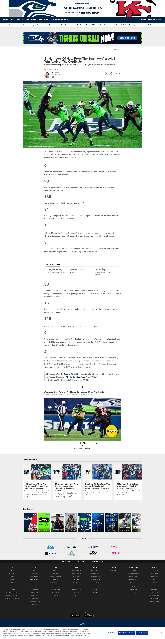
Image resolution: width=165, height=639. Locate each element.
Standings (12, 579)
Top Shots (76, 579)
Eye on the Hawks (76, 570)
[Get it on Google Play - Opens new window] (89, 616)
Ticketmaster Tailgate (133, 579)
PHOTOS (76, 567)
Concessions (133, 582)
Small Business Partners (12, 595)
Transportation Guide (133, 573)
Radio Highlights (95, 570)
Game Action (76, 582)
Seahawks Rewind (95, 579)
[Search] (139, 19)
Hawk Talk (95, 589)
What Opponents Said (34, 601)
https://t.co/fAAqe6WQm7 (86, 377)
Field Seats (154, 586)
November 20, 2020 (82, 380)
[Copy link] (118, 73)
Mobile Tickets (154, 576)
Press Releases (34, 589)
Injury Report (12, 586)
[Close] (162, 633)
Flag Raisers (76, 592)
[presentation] (141, 503)
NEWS (34, 567)
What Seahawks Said (34, 598)
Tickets (154, 567)
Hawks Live (95, 586)
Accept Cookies (142, 632)
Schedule (114, 567)
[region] (82, 633)
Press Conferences (55, 589)
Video (55, 567)
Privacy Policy (9, 637)
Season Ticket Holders (154, 595)
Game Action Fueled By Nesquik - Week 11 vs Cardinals (74, 392)
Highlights (55, 570)
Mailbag (34, 586)
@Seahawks (52, 374)
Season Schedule (114, 570)
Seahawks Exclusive (55, 582)
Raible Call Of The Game (55, 586)
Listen (95, 567)
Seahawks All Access (55, 576)
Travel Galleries (76, 576)
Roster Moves (34, 592)
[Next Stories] (139, 523)
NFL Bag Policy (133, 589)
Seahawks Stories (95, 582)
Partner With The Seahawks (12, 598)
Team (11, 567)
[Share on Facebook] (106, 74)
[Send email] (114, 74)
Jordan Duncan (56, 72)
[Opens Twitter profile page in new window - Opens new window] (53, 77)
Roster (12, 570)
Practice (76, 586)
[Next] (96, 443)
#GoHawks (70, 377)
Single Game (154, 570)
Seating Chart (154, 589)
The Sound (55, 573)
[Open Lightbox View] (82, 424)
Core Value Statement (11, 592)
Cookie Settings (110, 632)
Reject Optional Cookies (126, 632)
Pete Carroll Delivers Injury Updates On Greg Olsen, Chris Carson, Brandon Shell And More (56, 271)
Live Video (55, 595)
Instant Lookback (34, 579)
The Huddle (95, 592)
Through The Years (76, 573)
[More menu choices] (70, 19)
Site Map (34, 604)
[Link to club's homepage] (5, 19)
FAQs (133, 592)
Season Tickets (154, 573)
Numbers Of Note (34, 582)
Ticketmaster (154, 598)
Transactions (12, 589)
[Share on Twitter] (110, 74)
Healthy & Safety (133, 576)
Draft (34, 570)
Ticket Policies (154, 592)
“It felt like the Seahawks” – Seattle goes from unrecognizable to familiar (80, 271)
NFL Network (55, 592)
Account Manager (154, 601)
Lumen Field (134, 570)
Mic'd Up (55, 579)
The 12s (76, 595)
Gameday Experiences (133, 586)
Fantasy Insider (34, 595)
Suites (154, 579)
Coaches (12, 576)
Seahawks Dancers (76, 589)
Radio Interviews (95, 573)
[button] (80, 502)
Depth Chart (12, 573)
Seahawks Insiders (95, 576)
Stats (12, 582)
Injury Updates (34, 576)
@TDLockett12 (67, 374)
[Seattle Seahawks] (82, 624)
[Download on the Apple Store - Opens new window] (75, 615)
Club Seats (154, 582)
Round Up (34, 573)
